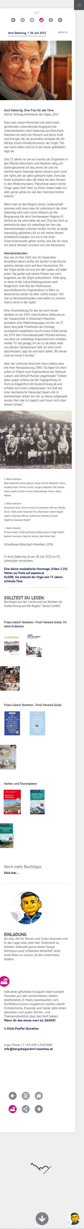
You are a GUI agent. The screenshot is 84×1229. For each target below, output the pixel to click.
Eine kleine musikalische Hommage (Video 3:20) (35, 569)
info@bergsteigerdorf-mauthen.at (28, 1049)
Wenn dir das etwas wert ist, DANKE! (30, 1020)
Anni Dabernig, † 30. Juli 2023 (27, 33)
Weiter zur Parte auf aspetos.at (24, 573)
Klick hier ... (11, 873)
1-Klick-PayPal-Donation (21, 1028)
